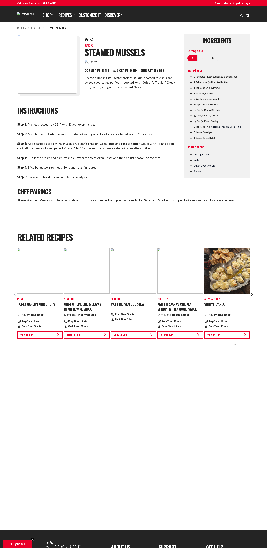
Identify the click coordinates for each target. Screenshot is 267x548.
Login (247, 3)
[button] (17, 544)
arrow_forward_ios (252, 294)
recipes (21, 28)
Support (236, 3)
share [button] (91, 40)
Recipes (66, 15)
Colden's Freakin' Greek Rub (226, 126)
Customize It (89, 15)
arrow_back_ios (16, 294)
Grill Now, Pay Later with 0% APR (36, 3)
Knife (196, 160)
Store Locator (221, 3)
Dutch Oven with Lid (204, 165)
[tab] (192, 58)
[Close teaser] (32, 539)
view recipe (40, 334)
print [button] (86, 40)
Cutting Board (201, 154)
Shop (48, 15)
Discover (113, 15)
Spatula (197, 171)
